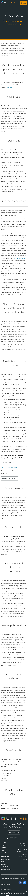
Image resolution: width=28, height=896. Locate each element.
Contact (3, 853)
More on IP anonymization (9, 467)
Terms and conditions (7, 878)
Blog (2, 850)
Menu (24, 3)
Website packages (6, 869)
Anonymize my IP (8, 463)
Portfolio (3, 848)
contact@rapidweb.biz (19, 258)
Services (3, 843)
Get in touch (14, 832)
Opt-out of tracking (9, 478)
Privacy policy (23, 878)
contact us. (9, 87)
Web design (4, 864)
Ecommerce (4, 867)
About (3, 845)
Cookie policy (16, 878)
